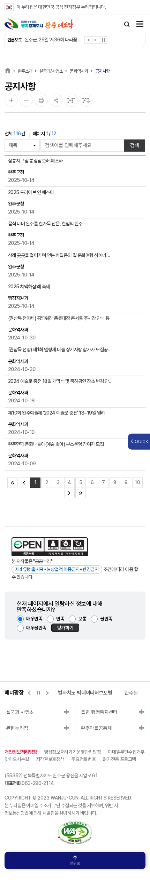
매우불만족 (36, 628)
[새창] (75, 824)
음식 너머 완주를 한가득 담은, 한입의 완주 (45, 223)
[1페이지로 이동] (24, 482)
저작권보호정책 (50, 759)
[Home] (8, 70)
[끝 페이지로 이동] (80, 493)
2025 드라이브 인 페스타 (31, 192)
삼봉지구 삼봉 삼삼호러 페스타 (35, 160)
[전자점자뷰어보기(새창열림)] (71, 100)
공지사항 (102, 71)
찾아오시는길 (17, 759)
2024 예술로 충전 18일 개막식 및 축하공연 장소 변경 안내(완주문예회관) (61, 381)
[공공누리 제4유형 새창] (50, 546)
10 (137, 482)
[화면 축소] (26, 100)
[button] (88, 41)
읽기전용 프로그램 (119, 759)
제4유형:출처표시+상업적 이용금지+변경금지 (57, 569)
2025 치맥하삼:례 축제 (29, 286)
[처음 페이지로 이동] (12, 482)
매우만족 (34, 618)
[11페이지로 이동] (69, 493)
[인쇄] (41, 100)
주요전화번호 (83, 759)
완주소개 (25, 71)
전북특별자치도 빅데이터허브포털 (78, 693)
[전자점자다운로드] (86, 100)
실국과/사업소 (51, 71)
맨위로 (75, 863)
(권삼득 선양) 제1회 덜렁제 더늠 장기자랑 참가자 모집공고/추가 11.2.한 (61, 349)
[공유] (56, 100)
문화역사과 (79, 71)
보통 (82, 618)
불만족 (106, 618)
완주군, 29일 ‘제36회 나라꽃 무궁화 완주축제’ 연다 (54, 39)
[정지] (103, 40)
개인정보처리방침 (21, 752)
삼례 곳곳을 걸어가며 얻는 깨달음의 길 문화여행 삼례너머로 (61, 255)
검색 (134, 145)
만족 (60, 618)
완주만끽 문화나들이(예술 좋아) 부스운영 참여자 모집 (56, 444)
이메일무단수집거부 (126, 752)
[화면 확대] (11, 100)
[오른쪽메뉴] (139, 25)
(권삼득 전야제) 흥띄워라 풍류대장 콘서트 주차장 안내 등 (59, 318)
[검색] (127, 24)
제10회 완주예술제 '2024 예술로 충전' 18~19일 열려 (56, 413)
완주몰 (131, 693)
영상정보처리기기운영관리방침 (72, 752)
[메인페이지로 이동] (39, 24)
